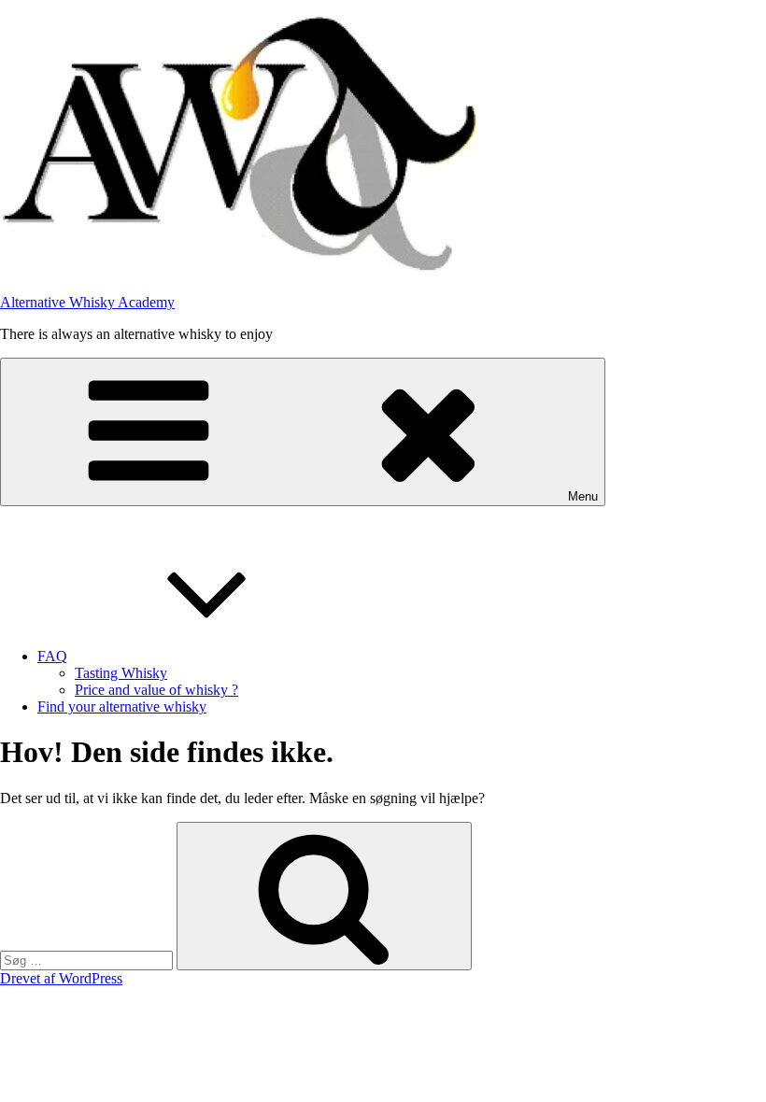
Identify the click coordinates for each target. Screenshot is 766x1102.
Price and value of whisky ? (156, 690)
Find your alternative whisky (121, 706)
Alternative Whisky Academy (87, 302)
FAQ (52, 656)
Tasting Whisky (121, 673)
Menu (583, 496)
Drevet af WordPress (61, 978)
